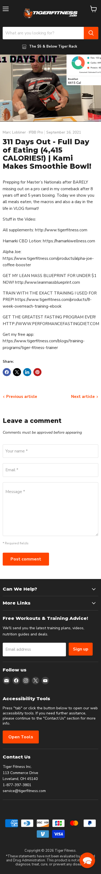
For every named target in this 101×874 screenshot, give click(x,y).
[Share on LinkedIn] (27, 372)
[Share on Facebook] (7, 372)
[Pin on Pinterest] (37, 372)
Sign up (80, 649)
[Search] (91, 33)
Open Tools (20, 737)
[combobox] (43, 33)
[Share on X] (17, 372)
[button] (87, 860)
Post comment (26, 559)
